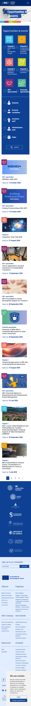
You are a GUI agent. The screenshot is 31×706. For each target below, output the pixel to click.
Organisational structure (8, 597)
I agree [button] (18, 697)
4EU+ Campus (7, 616)
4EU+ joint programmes (7, 622)
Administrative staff (20, 631)
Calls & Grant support (20, 638)
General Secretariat (20, 649)
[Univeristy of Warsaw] (15, 552)
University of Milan (20, 667)
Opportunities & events (21, 622)
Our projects (5, 602)
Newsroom (6, 643)
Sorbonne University (20, 660)
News (3, 649)
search (16, 147)
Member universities (7, 595)
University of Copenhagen (21, 663)
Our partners (5, 605)
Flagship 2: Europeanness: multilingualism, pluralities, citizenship (22, 601)
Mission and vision (6, 593)
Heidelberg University (20, 654)
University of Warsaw (20, 670)
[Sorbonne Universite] (15, 516)
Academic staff (19, 629)
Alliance (5, 587)
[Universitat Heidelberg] (15, 498)
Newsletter (4, 651)
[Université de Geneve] (15, 534)
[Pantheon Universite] (15, 507)
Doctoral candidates (20, 627)
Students (17, 624)
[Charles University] (15, 489)
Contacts (19, 643)
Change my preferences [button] (18, 700)
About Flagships (19, 593)
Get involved (20, 616)
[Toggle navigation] (28, 3)
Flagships (19, 587)
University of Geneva (20, 665)
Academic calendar (6, 624)
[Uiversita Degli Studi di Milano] (15, 543)
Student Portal (5, 631)
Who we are (4, 600)
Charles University (19, 651)
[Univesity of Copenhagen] (15, 525)
